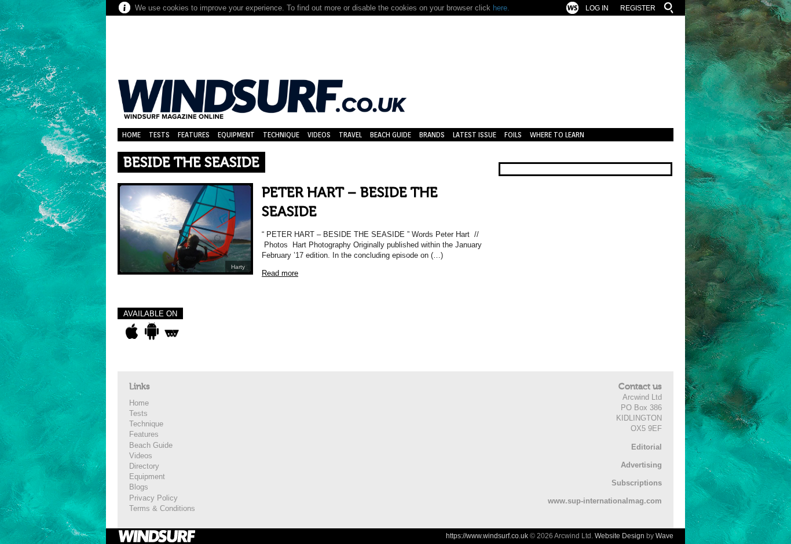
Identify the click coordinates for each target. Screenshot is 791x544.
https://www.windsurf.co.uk (487, 536)
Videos (319, 134)
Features (194, 134)
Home (131, 134)
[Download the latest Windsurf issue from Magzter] (171, 331)
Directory (144, 466)
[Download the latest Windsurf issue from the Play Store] (151, 331)
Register (637, 8)
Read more (280, 273)
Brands (432, 134)
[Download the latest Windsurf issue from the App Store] (131, 331)
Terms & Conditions (162, 508)
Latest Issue (474, 134)
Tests (159, 134)
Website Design (619, 536)
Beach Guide (390, 134)
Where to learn (557, 134)
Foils (513, 134)
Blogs (138, 487)
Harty (238, 267)
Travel (350, 134)
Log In (597, 8)
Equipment (236, 134)
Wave (664, 536)
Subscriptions (636, 483)
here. (501, 7)
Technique (281, 134)
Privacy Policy (153, 498)
